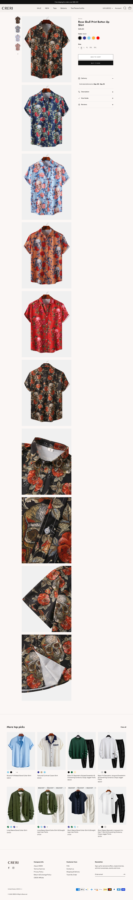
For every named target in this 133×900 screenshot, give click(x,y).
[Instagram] (13, 868)
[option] (18, 20)
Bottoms (64, 8)
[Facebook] (9, 868)
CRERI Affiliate (39, 878)
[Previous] (18, 14)
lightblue (89, 38)
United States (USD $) (14, 889)
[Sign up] (124, 874)
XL (87, 47)
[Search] (125, 8)
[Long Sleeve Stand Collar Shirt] (21, 806)
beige (75, 772)
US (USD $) (107, 8)
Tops (55, 8)
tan (41, 772)
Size (79, 44)
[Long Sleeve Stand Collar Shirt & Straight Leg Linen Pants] (51, 806)
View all (123, 727)
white (14, 772)
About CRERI (38, 866)
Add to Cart (96, 57)
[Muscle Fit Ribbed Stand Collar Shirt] (21, 751)
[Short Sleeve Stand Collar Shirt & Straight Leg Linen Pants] (81, 806)
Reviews (84, 104)
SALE (39, 8)
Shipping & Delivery (73, 872)
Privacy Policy (38, 872)
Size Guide (85, 98)
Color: (82, 34)
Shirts (80, 19)
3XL (95, 47)
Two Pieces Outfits (77, 8)
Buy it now (95, 63)
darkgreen (72, 772)
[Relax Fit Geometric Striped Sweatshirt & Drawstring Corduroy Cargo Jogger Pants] (81, 751)
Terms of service (39, 869)
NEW (47, 8)
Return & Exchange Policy (42, 875)
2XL (91, 47)
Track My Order (71, 875)
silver (102, 772)
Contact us (70, 869)
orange (93, 38)
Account (118, 8)
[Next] (18, 54)
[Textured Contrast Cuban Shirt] (51, 751)
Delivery (84, 78)
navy (84, 38)
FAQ (67, 866)
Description (85, 92)
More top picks (16, 727)
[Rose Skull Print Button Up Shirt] (18, 20)
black (80, 38)
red (98, 38)
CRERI (14, 894)
